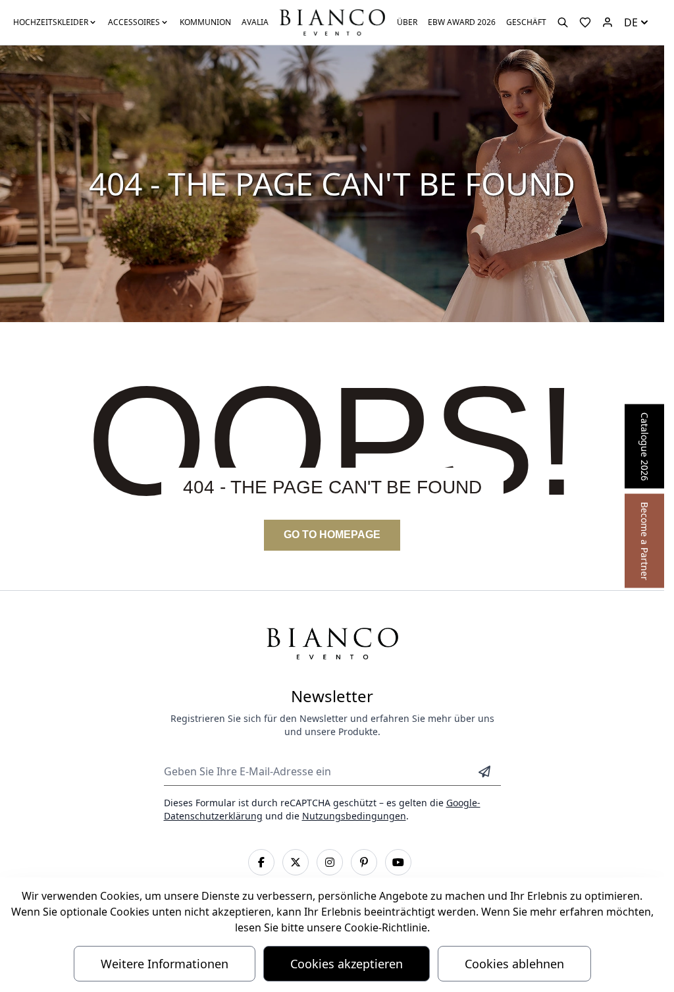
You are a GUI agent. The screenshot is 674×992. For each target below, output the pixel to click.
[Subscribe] (484, 771)
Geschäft (526, 22)
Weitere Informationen (164, 964)
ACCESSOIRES (134, 22)
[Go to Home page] (331, 21)
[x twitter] (295, 862)
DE (631, 22)
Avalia (255, 22)
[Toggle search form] (563, 22)
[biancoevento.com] (607, 22)
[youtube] (398, 862)
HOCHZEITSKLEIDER (50, 22)
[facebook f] (261, 862)
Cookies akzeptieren (346, 964)
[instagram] (330, 862)
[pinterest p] (364, 862)
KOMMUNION (205, 22)
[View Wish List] (585, 22)
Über (407, 22)
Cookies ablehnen (514, 964)
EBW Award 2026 (462, 22)
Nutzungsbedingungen (354, 816)
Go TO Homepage (332, 534)
